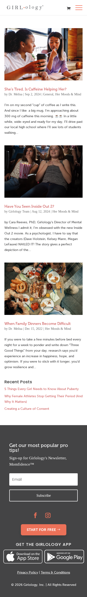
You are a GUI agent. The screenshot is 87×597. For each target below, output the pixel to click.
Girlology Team (19, 211)
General (48, 94)
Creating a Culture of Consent (26, 409)
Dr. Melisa (15, 94)
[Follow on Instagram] (47, 515)
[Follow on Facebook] (35, 515)
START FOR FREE (41, 529)
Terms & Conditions (55, 572)
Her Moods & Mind (68, 94)
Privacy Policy (27, 572)
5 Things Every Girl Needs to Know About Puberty (41, 389)
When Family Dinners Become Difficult (37, 323)
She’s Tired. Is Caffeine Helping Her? (35, 89)
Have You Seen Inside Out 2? (29, 206)
